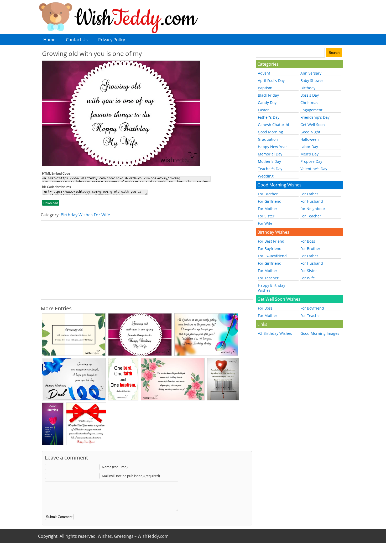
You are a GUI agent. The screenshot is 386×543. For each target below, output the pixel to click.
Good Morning (270, 131)
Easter (263, 109)
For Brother (268, 193)
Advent (264, 73)
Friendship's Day (315, 117)
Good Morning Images (319, 333)
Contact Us (77, 40)
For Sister (266, 215)
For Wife (265, 223)
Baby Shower (311, 80)
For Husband (311, 201)
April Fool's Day (271, 80)
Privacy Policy (111, 40)
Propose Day (311, 161)
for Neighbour (312, 208)
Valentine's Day (313, 168)
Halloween (309, 139)
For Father (309, 193)
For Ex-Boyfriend (272, 255)
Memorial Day (270, 154)
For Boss (307, 241)
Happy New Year (272, 146)
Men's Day (309, 154)
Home (49, 40)
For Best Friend (271, 241)
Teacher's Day (270, 168)
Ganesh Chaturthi (273, 124)
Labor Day (309, 146)
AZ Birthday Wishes (275, 333)
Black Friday (268, 95)
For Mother (267, 208)
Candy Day (267, 102)
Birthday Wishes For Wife (85, 215)
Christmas (309, 102)
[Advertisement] (147, 260)
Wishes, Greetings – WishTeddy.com (133, 536)
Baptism (265, 87)
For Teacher (310, 215)
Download (50, 203)
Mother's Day (269, 161)
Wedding (266, 176)
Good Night (310, 131)
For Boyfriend (269, 248)
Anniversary (310, 73)
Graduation (268, 139)
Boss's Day (309, 95)
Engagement (311, 109)
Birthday (307, 87)
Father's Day (268, 117)
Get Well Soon (312, 124)
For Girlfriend (269, 201)
